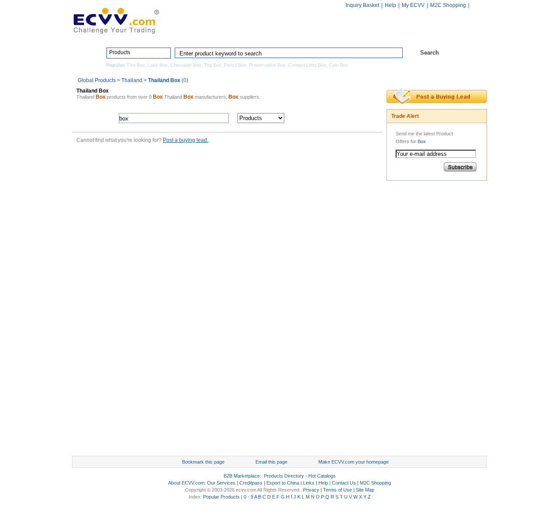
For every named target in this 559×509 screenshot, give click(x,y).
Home (221, 34)
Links (308, 482)
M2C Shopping (448, 5)
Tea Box (212, 65)
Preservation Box (267, 65)
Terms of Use (337, 489)
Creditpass (250, 482)
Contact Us (344, 482)
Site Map (365, 489)
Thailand (131, 80)
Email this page (271, 461)
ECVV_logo (115, 20)
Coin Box (338, 65)
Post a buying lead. (185, 140)
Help (390, 5)
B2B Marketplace (242, 475)
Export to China (282, 482)
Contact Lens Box (307, 65)
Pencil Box (235, 65)
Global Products (97, 80)
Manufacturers (342, 34)
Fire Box (136, 65)
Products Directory (276, 34)
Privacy (311, 489)
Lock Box (158, 65)
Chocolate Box (185, 65)
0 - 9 (248, 496)
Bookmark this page (203, 461)
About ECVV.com (186, 482)
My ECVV (413, 5)
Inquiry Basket (362, 5)
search (335, 118)
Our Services (221, 482)
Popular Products (221, 496)
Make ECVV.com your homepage (353, 461)
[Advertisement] (421, 320)
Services (449, 34)
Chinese (478, 6)
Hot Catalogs (399, 34)
